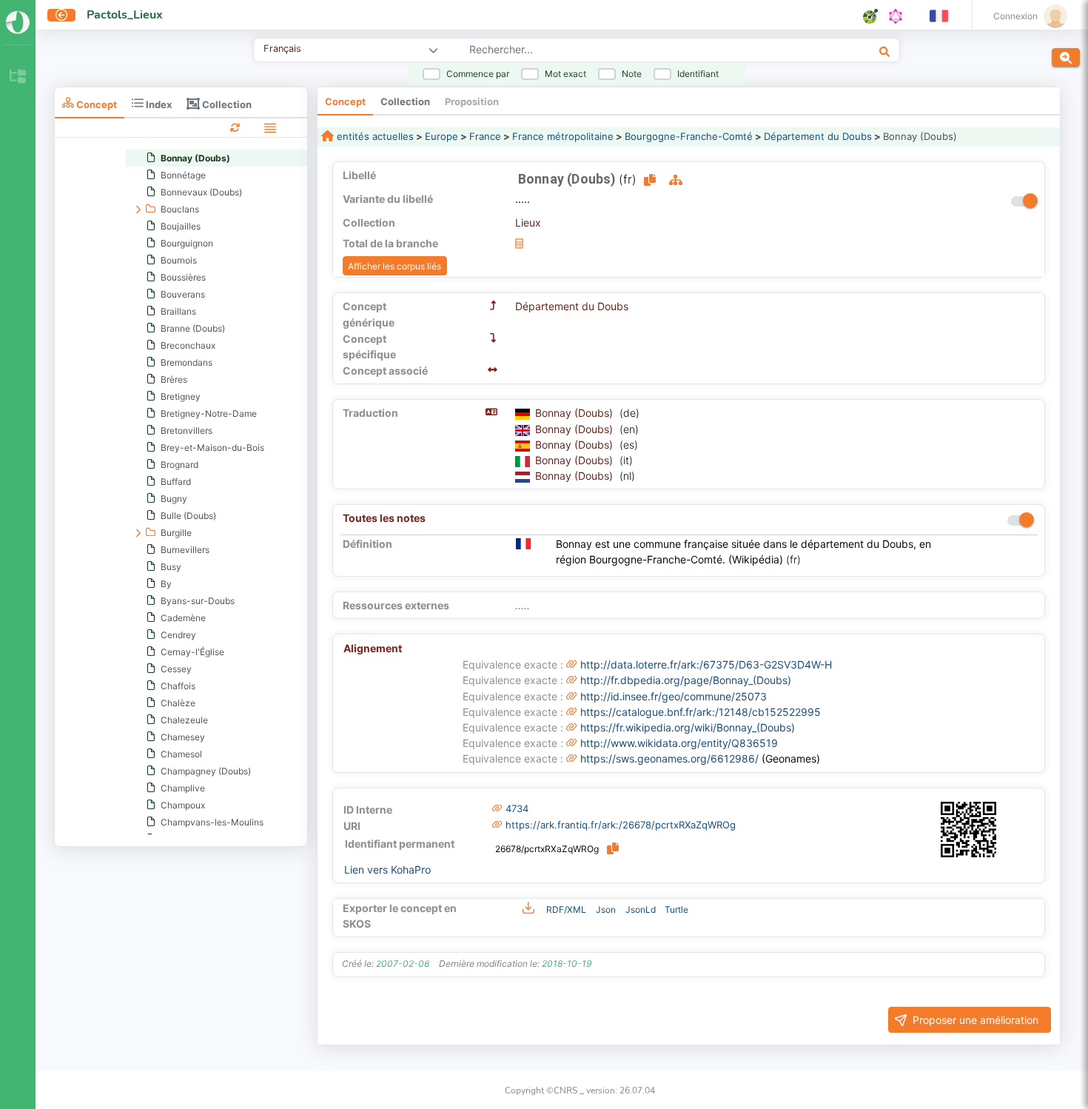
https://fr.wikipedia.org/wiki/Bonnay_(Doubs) (687, 727)
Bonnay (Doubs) (575, 412)
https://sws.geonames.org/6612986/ (669, 758)
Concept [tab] (95, 104)
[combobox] (625, 51)
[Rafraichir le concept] (235, 127)
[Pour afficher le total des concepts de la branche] (519, 243)
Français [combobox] (282, 48)
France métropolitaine (563, 136)
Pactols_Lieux (125, 15)
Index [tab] (158, 104)
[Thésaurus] (18, 77)
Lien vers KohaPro (387, 869)
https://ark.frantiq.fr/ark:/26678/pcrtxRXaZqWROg (621, 825)
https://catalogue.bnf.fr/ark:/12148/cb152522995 (700, 712)
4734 (517, 808)
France (485, 136)
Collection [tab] (226, 104)
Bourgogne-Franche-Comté (689, 136)
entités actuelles (374, 136)
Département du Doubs (818, 136)
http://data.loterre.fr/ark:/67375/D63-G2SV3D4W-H (706, 664)
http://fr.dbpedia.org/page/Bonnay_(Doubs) (685, 680)
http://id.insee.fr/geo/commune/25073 (673, 696)
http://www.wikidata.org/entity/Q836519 (679, 743)
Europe (441, 136)
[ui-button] (61, 15)
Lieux (528, 222)
